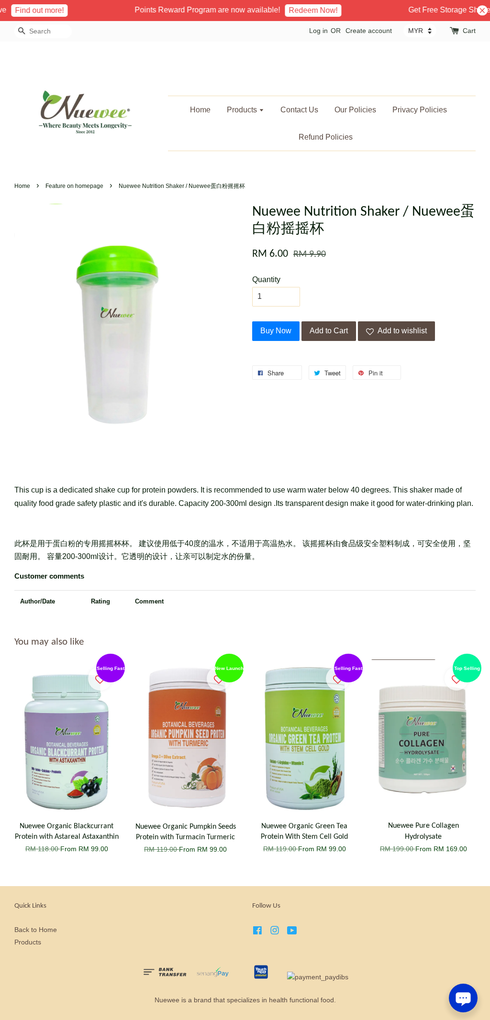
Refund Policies (326, 137)
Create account (368, 30)
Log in (318, 30)
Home (200, 110)
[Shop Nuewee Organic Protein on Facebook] (257, 932)
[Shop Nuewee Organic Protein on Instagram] (274, 932)
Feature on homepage (74, 186)
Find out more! (31, 10)
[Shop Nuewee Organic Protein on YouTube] (292, 932)
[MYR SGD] (419, 30)
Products (243, 110)
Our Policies (355, 110)
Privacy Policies (419, 110)
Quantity (266, 279)
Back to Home (35, 929)
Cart (469, 30)
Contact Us (299, 110)
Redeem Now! (305, 10)
